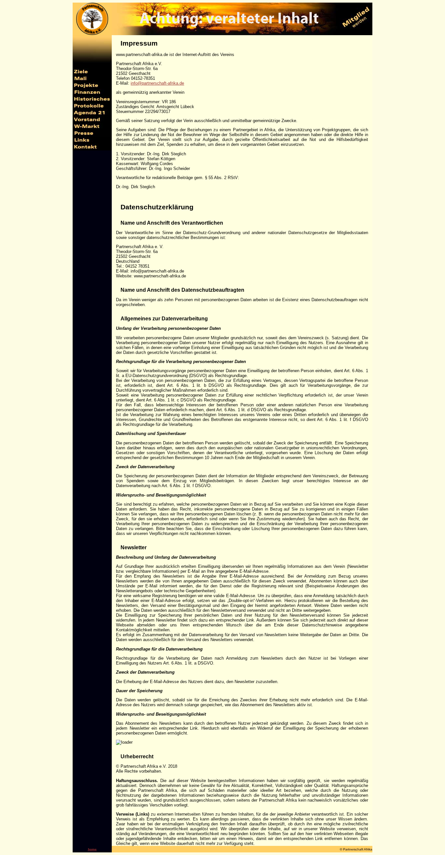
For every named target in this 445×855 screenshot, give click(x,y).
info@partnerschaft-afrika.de (157, 83)
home (92, 849)
